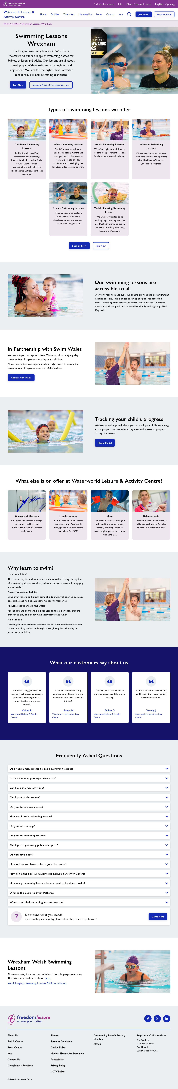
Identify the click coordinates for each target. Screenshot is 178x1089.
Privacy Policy (58, 1065)
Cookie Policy (58, 1047)
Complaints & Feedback (20, 1065)
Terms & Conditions (61, 1041)
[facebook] (148, 1018)
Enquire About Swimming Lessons (51, 84)
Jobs (10, 1053)
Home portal (105, 442)
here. (47, 978)
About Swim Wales (21, 377)
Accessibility (57, 1059)
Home (7, 23)
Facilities (15, 23)
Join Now (144, 14)
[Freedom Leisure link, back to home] (15, 4)
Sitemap (55, 1035)
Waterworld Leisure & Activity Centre (19, 14)
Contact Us (158, 916)
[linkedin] (166, 1018)
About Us (13, 1035)
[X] (157, 1018)
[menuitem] (104, 4)
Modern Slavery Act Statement (67, 1053)
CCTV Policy (58, 1071)
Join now (101, 245)
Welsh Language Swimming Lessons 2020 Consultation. (37, 983)
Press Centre (15, 1047)
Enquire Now (164, 14)
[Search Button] (129, 14)
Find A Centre (15, 1041)
